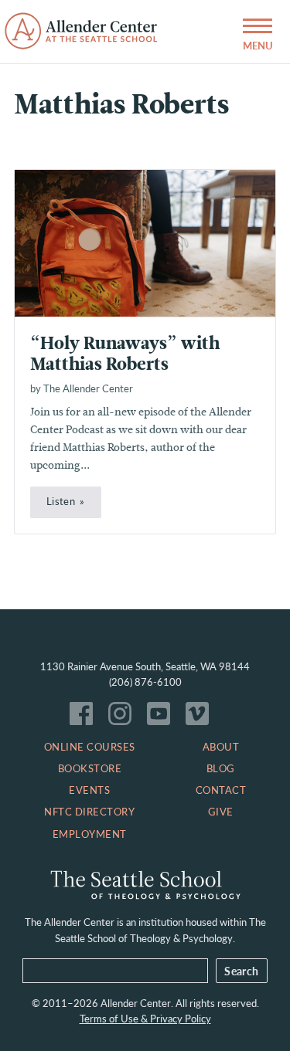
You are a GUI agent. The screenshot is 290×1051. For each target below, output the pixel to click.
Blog (220, 768)
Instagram (123, 717)
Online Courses (89, 747)
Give (221, 812)
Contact (221, 790)
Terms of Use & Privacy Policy (145, 1019)
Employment (90, 834)
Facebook (85, 717)
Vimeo (201, 717)
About (221, 747)
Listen (60, 501)
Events (89, 790)
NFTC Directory (89, 812)
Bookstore (90, 768)
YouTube (162, 717)
